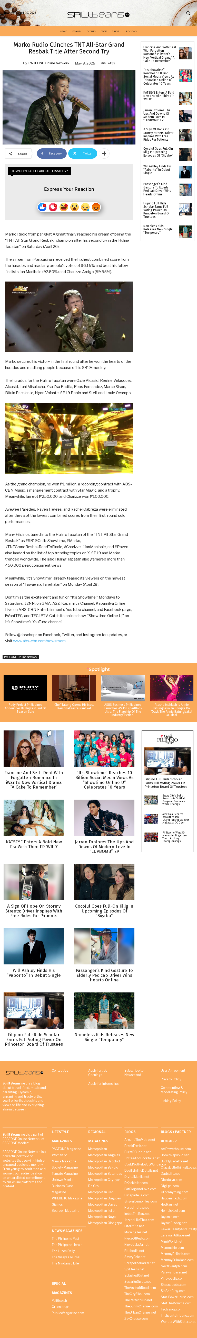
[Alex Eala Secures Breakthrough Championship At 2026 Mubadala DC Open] (151, 819)
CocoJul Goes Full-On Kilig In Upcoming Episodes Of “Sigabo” (158, 152)
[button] (188, 13)
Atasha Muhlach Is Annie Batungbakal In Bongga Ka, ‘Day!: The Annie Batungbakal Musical (171, 710)
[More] (104, 153)
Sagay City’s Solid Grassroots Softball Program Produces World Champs (173, 800)
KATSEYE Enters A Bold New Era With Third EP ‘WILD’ (158, 96)
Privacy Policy (171, 1079)
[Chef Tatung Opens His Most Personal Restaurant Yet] (74, 688)
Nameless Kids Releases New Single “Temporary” (158, 229)
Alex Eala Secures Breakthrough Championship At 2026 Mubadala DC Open (175, 818)
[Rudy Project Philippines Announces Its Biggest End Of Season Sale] (25, 688)
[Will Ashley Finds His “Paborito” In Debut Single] (185, 172)
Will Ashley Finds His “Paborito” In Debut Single (157, 170)
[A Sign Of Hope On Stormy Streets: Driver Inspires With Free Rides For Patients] (185, 135)
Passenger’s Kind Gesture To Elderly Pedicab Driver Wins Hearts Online (157, 189)
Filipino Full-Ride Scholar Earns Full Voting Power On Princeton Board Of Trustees (156, 210)
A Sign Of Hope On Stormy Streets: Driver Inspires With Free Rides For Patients (158, 134)
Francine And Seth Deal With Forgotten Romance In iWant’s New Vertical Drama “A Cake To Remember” (159, 54)
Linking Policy (171, 1101)
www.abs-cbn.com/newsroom (39, 641)
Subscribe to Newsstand (133, 1073)
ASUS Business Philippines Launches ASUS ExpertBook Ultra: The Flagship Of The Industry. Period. (123, 710)
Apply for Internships (103, 1084)
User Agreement (173, 1070)
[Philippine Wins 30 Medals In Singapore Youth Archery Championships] (151, 837)
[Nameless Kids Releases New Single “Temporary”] (185, 231)
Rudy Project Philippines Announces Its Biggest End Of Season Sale (25, 708)
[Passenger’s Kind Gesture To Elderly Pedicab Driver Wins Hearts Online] (185, 190)
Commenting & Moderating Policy (174, 1090)
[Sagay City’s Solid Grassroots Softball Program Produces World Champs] (151, 800)
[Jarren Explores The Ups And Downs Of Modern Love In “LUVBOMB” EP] (185, 116)
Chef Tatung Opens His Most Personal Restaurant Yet (74, 706)
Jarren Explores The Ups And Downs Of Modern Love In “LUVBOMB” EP (157, 115)
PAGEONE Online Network (48, 63)
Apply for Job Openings (97, 1073)
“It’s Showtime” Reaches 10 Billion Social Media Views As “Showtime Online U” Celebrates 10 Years (158, 76)
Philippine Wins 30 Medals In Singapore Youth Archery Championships (174, 837)
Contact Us (60, 1070)
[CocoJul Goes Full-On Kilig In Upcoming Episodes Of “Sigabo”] (185, 154)
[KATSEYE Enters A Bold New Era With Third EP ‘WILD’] (185, 98)
